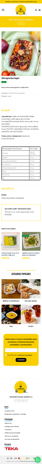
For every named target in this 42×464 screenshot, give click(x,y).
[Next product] (19, 23)
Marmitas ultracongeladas (21, 20)
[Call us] (26, 400)
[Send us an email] (22, 400)
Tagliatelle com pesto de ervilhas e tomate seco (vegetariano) (31, 254)
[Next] (40, 248)
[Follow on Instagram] (19, 400)
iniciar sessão (16, 212)
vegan (9, 96)
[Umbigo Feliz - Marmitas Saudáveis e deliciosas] (21, 9)
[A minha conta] (36, 9)
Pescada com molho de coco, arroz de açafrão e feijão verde (10, 254)
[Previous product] (22, 23)
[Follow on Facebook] (15, 400)
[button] (3, 10)
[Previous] (1, 248)
